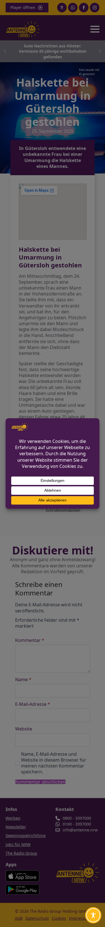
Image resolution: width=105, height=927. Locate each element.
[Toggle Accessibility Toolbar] (93, 915)
